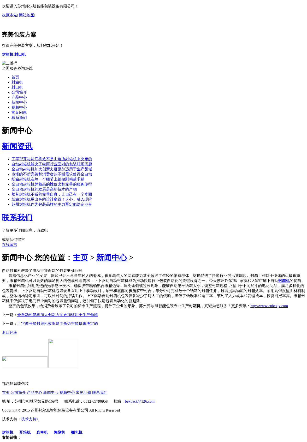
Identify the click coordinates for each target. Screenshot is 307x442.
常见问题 (19, 112)
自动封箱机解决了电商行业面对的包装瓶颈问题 (52, 164)
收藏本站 (9, 15)
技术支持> (30, 419)
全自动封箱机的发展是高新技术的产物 (44, 189)
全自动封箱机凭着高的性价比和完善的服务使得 (52, 184)
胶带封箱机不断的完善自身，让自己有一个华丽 (52, 194)
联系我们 (19, 117)
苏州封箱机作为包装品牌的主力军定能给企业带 (52, 204)
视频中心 (19, 107)
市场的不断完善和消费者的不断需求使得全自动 (52, 174)
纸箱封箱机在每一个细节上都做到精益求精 (48, 179)
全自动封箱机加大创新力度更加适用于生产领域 (52, 169)
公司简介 (19, 92)
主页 (80, 257)
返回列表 (9, 332)
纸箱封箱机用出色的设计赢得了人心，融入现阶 (52, 199)
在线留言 (9, 245)
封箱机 (17, 82)
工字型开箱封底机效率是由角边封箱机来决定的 (52, 159)
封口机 (17, 87)
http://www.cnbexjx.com (269, 306)
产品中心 (19, 97)
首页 (15, 77)
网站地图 (26, 15)
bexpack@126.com (139, 401)
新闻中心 (19, 102)
